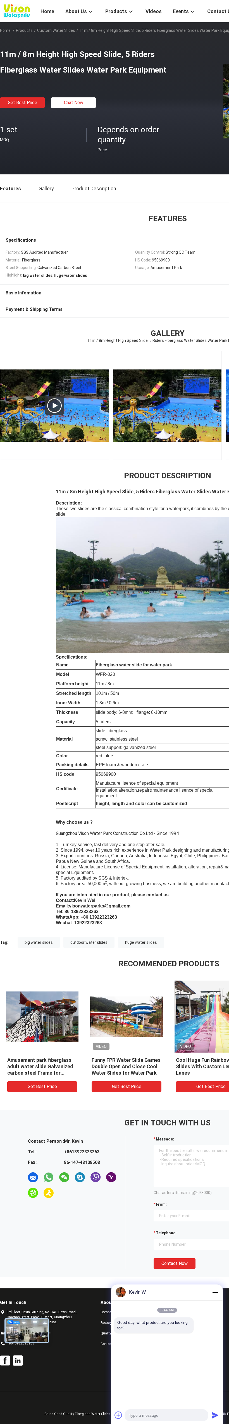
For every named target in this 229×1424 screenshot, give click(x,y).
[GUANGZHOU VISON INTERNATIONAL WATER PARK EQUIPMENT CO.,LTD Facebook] (5, 1361)
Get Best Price (22, 102)
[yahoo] (111, 1177)
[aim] (49, 1193)
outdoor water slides (89, 942)
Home (5, 30)
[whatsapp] (49, 1177)
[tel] (64, 1193)
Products (24, 30)
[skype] (80, 1177)
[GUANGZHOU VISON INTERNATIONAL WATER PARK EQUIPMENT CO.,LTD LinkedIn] (18, 1361)
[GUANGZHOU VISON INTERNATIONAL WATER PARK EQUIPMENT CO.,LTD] (16, 10)
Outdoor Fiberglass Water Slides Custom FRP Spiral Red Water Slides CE (46, 1066)
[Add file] (118, 1415)
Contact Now (174, 1263)
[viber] (95, 1177)
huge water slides (141, 942)
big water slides (39, 942)
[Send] (215, 1415)
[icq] (33, 1193)
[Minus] (215, 1292)
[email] (33, 1177)
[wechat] (64, 1177)
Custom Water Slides (56, 30)
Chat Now (73, 102)
